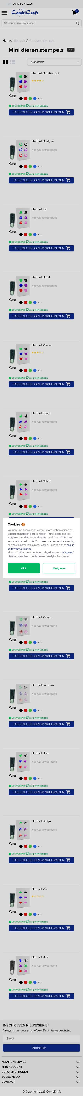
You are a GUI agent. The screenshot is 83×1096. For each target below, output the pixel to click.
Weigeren (67, 552)
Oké (23, 568)
